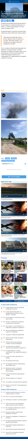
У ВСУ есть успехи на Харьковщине (14, 396)
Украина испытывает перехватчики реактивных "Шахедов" (14, 413)
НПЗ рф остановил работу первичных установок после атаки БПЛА (14, 322)
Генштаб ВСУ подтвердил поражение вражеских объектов (14, 433)
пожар (7, 158)
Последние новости (7, 301)
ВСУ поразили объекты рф (14, 360)
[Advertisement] (14, 74)
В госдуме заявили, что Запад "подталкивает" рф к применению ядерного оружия (14, 352)
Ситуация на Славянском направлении (14, 334)
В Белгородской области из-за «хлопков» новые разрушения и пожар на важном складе (14, 191)
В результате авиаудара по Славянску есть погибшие (14, 417)
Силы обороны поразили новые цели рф (14, 429)
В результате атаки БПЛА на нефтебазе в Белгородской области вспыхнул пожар (14, 227)
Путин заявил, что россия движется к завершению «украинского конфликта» (14, 327)
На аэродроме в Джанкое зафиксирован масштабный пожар (14, 364)
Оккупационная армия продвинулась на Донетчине (14, 425)
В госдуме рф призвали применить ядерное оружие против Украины (14, 421)
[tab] (7, 301)
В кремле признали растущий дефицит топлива (14, 374)
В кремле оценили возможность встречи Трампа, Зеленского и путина (14, 393)
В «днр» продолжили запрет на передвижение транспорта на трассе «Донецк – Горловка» (14, 313)
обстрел (14, 158)
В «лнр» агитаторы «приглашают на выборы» (14, 357)
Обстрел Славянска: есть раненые (14, 378)
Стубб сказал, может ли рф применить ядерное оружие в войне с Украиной (14, 404)
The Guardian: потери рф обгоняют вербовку (14, 382)
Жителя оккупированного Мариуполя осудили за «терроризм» (14, 331)
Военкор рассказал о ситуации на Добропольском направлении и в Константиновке (14, 369)
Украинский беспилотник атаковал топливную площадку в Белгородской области (14, 209)
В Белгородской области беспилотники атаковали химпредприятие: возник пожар (14, 246)
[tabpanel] (14, 369)
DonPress (15, 1)
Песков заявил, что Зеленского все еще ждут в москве (14, 318)
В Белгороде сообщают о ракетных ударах (14, 400)
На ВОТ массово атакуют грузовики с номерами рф (14, 338)
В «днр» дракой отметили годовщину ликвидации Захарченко (14, 308)
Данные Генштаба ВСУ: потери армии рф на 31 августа (14, 386)
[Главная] (10, 1)
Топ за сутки (21, 301)
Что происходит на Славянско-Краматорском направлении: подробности (14, 347)
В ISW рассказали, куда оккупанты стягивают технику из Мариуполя (14, 343)
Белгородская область (8, 161)
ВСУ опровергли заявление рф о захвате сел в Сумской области (14, 408)
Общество (25, 3)
